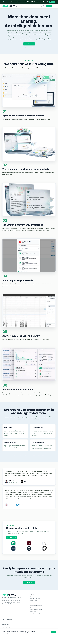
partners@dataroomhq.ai (36, 605)
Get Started (49, 6)
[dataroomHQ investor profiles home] (15, 595)
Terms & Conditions (7, 619)
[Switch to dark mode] (54, 6)
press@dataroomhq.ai (35, 613)
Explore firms (10, 537)
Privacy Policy (5, 624)
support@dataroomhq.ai (36, 609)
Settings (41, 632)
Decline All (47, 632)
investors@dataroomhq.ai (36, 602)
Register (52, 1)
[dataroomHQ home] (9, 6)
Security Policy (5, 622)
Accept (53, 632)
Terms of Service (6, 627)
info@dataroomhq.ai (35, 598)
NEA (28, 1)
